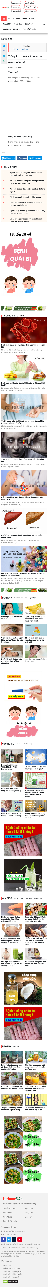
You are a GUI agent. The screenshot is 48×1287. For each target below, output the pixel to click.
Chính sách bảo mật (11, 1277)
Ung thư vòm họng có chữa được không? (36, 660)
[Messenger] (4, 56)
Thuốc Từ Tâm (28, 19)
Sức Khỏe (19, 744)
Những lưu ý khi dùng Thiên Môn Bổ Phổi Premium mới (9, 767)
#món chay (29, 3)
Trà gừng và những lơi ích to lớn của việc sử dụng (11, 1109)
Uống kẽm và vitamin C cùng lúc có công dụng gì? (11, 790)
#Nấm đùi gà (16, 11)
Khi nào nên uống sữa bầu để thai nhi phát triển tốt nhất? (35, 964)
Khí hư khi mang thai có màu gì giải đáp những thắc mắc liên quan (10, 919)
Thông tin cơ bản (20, 49)
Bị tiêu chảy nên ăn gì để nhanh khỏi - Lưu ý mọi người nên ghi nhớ (35, 619)
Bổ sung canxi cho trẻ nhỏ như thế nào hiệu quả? (35, 768)
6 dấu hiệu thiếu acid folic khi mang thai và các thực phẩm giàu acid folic (35, 919)
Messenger (36, 158)
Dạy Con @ (38, 898)
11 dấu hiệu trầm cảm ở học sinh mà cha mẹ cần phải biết (34, 640)
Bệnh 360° (7, 24)
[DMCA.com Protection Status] (9, 1281)
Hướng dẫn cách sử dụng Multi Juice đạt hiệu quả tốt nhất (35, 816)
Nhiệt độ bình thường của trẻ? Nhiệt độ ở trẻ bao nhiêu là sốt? (11, 661)
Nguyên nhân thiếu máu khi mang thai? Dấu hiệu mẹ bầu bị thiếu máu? (11, 941)
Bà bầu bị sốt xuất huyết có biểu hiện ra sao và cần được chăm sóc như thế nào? (36, 941)
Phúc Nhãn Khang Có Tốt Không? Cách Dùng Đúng (11, 815)
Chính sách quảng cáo (12, 1271)
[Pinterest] (19, 1239)
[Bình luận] (4, 61)
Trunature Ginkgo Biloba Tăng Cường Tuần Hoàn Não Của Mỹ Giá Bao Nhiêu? (35, 793)
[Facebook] (4, 51)
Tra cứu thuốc (14, 19)
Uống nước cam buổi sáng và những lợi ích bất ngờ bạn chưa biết (35, 1088)
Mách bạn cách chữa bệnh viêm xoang (11, 618)
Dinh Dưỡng (28, 744)
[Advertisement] (24, 109)
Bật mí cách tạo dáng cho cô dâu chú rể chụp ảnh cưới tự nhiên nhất (11, 1067)
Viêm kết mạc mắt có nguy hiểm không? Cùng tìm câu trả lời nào (12, 640)
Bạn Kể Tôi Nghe (29, 29)
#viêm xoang (16, 3)
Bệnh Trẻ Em (18, 598)
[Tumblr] (14, 1239)
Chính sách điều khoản (12, 1274)
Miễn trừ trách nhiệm (11, 1268)
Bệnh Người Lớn (30, 598)
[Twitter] (9, 1239)
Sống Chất (29, 24)
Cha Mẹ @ (7, 29)
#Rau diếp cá (30, 11)
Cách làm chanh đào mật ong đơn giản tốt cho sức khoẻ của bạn (35, 1067)
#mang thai (15, 7)
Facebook (23, 158)
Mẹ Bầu (16, 898)
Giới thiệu (7, 1265)
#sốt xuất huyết (30, 7)
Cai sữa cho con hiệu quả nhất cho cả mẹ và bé (35, 1109)
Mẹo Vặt (16, 1046)
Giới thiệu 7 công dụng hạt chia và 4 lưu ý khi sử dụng (12, 1087)
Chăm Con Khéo (26, 898)
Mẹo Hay (16, 29)
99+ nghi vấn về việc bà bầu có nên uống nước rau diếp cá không (11, 964)
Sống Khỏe (17, 24)
